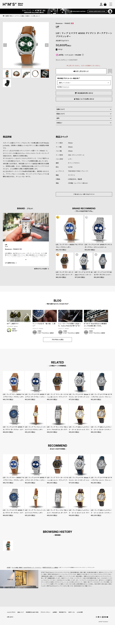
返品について (21, 612)
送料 (58, 118)
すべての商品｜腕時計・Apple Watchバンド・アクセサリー (27, 567)
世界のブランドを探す (40, 269)
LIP (57, 26)
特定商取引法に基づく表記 (32, 612)
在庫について (61, 109)
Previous (5, 45)
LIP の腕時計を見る (10, 263)
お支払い (59, 123)
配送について (61, 114)
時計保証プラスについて (63, 87)
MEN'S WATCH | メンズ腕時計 (50, 567)
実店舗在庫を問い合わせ (85, 93)
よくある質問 (80, 612)
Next (47, 45)
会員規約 (55, 612)
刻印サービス (71, 612)
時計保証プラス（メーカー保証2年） (68, 78)
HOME (9, 567)
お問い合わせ (10, 617)
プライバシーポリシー (45, 612)
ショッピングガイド (11, 612)
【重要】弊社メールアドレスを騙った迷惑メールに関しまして (22, 16)
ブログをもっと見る (57, 339)
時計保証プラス (62, 612)
